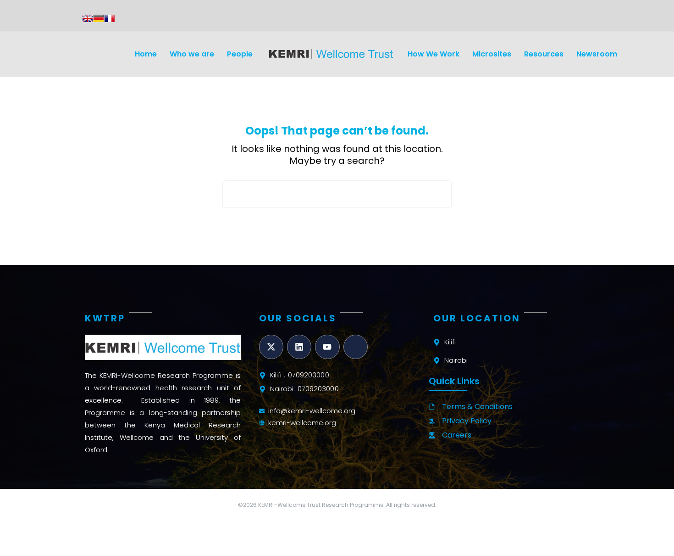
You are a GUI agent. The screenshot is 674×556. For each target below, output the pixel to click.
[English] (88, 18)
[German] (99, 18)
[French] (110, 18)
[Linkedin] (299, 347)
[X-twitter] (271, 347)
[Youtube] (327, 347)
